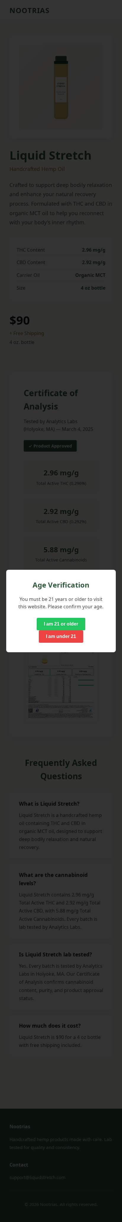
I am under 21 (61, 636)
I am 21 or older (61, 623)
